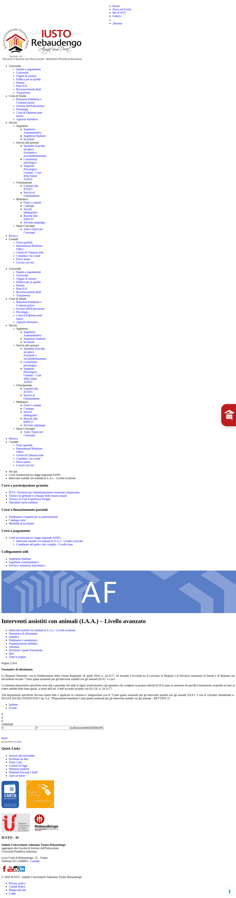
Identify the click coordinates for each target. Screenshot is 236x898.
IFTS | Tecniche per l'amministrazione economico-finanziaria (44, 492)
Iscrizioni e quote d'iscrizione (26, 650)
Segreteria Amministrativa (24, 562)
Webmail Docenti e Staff (23, 772)
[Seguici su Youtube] (10, 870)
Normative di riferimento (23, 633)
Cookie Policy (17, 886)
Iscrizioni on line (18, 759)
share (4, 738)
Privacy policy (17, 883)
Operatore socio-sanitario (23, 502)
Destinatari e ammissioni (23, 640)
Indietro (13, 704)
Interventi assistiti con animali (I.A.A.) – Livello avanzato (49, 541)
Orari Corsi (15, 762)
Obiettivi (14, 636)
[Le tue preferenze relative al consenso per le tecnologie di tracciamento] (229, 891)
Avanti (13, 707)
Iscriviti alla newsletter (22, 755)
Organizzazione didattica (23, 643)
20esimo (117, 23)
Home (116, 6)
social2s (18, 741)
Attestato (14, 646)
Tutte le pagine (17, 656)
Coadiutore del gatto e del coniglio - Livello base (44, 544)
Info (11, 653)
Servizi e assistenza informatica (27, 565)
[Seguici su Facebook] (4, 870)
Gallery (116, 16)
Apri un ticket (17, 775)
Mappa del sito (17, 890)
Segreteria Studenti (20, 558)
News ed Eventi (121, 9)
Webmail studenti (19, 769)
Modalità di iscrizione (21, 523)
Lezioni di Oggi (18, 765)
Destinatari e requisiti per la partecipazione (33, 516)
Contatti (34, 861)
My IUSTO (119, 12)
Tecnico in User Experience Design (29, 499)
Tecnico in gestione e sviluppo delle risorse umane (38, 495)
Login (12, 893)
